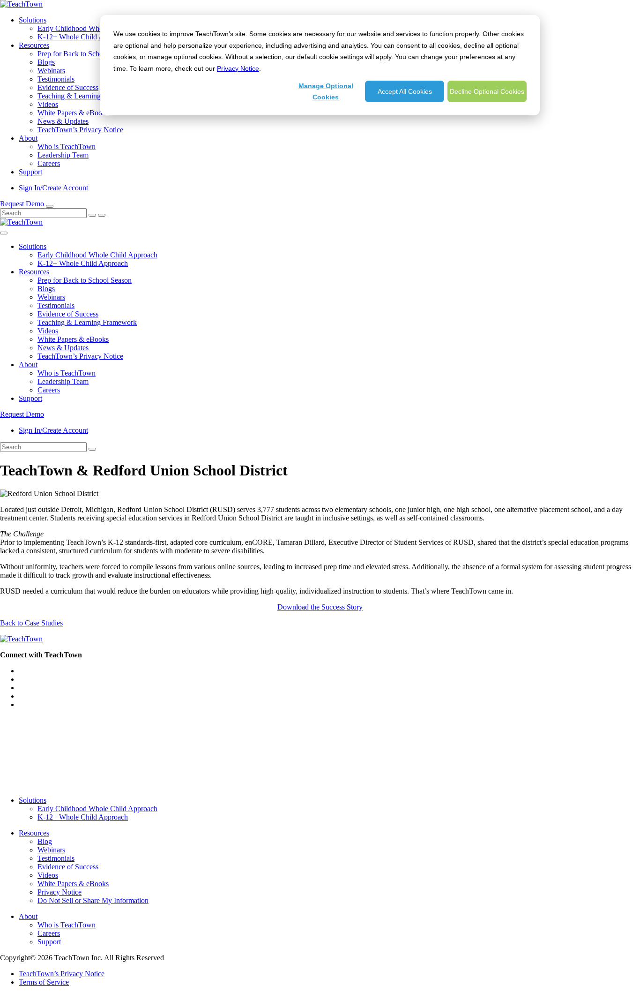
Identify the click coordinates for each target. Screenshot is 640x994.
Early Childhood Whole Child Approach (97, 28)
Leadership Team (63, 155)
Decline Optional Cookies (487, 91)
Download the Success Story (320, 607)
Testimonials (55, 79)
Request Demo (22, 204)
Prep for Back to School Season (84, 54)
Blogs (46, 62)
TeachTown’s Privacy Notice (80, 130)
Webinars (51, 71)
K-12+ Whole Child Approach (82, 37)
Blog (44, 841)
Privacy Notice (238, 68)
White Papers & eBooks (73, 113)
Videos (47, 104)
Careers (48, 163)
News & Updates (63, 121)
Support (30, 172)
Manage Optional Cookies (325, 91)
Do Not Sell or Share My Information (93, 900)
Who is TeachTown (66, 147)
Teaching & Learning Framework (87, 96)
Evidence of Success (67, 87)
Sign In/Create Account (53, 188)
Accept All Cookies (405, 91)
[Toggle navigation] (3, 233)
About (28, 138)
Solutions (32, 20)
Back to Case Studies (31, 623)
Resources (34, 45)
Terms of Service (44, 982)
